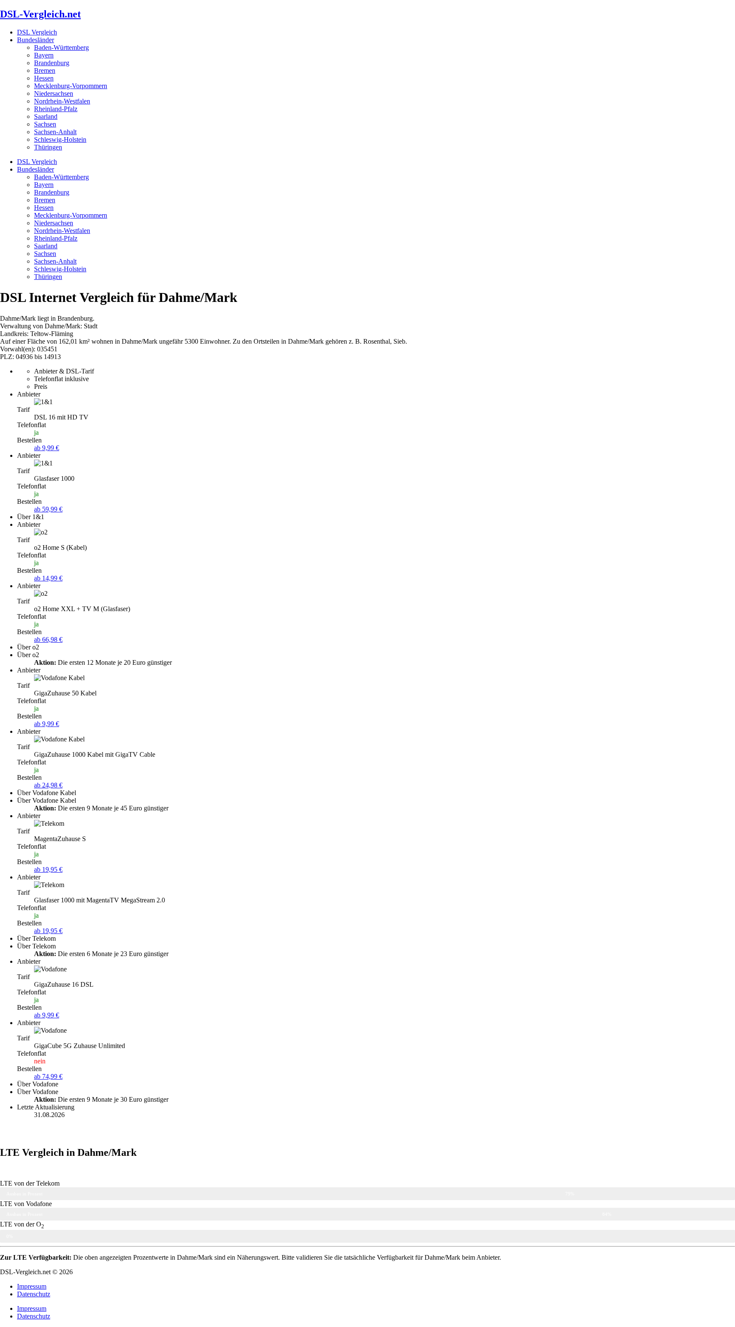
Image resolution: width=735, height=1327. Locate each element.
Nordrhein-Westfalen (62, 101)
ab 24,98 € (48, 785)
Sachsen (45, 124)
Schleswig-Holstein (60, 139)
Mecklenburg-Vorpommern (70, 85)
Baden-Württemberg (61, 47)
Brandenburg (51, 62)
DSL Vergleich (37, 32)
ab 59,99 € (48, 509)
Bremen (44, 70)
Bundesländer (35, 39)
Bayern (44, 55)
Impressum (31, 1286)
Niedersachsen (53, 93)
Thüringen (48, 147)
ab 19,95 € (48, 869)
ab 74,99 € (48, 1076)
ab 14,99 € (48, 578)
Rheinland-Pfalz (55, 108)
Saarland (45, 116)
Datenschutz (33, 1294)
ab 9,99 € (46, 447)
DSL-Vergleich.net (40, 14)
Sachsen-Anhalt (55, 131)
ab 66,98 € (48, 639)
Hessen (44, 78)
